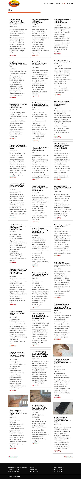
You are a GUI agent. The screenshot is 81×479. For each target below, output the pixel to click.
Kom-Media (17, 476)
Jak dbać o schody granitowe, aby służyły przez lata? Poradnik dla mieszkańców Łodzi (39, 408)
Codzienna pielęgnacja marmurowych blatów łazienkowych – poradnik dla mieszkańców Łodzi (40, 354)
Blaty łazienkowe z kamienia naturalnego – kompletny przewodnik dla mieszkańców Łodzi (40, 316)
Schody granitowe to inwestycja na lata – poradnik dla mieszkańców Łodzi (62, 420)
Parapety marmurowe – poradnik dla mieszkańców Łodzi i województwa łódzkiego (62, 104)
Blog (63, 3)
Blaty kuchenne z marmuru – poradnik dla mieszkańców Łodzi (18, 105)
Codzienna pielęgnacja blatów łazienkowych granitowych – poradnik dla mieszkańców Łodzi (17, 355)
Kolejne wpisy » (68, 457)
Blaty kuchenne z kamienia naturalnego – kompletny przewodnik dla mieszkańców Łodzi (18, 271)
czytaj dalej (13, 55)
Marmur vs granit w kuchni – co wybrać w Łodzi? (62, 225)
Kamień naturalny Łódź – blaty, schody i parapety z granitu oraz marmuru (18, 185)
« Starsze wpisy (12, 457)
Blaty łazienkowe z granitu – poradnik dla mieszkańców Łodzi (62, 21)
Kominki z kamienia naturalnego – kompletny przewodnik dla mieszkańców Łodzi (62, 146)
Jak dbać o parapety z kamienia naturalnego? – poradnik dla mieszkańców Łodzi (40, 105)
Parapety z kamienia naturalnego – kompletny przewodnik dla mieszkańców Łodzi (40, 188)
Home (46, 3)
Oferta (58, 3)
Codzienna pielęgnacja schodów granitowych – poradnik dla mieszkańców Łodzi (62, 362)
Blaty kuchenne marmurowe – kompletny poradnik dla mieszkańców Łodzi (62, 264)
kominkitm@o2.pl (34, 471)
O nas (51, 3)
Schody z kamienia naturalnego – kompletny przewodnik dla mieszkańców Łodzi (18, 227)
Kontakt (70, 3)
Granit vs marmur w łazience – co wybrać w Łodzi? (17, 313)
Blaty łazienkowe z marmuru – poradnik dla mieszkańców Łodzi (39, 63)
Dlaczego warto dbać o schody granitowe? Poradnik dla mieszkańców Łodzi (18, 413)
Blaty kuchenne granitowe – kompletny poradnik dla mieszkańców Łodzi (40, 274)
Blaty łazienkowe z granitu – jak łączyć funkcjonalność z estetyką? (40, 22)
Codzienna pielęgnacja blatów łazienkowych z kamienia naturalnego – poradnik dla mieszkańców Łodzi (62, 307)
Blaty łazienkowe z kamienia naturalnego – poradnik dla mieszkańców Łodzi (18, 64)
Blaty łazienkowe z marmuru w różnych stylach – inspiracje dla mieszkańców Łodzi (17, 22)
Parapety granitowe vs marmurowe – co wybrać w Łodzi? (62, 62)
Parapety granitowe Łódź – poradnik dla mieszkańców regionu (18, 146)
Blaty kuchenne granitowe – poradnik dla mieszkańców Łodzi (40, 148)
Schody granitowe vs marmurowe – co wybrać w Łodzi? (62, 187)
